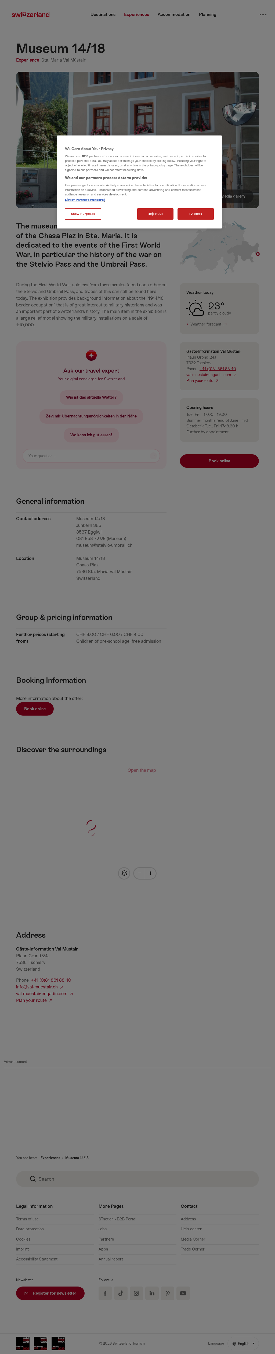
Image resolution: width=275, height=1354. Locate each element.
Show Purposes (83, 214)
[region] (139, 182)
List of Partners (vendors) (85, 200)
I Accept (195, 214)
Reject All (155, 214)
